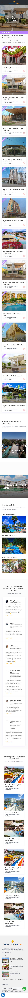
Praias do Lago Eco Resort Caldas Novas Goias (13, 129)
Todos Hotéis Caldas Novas (19, 132)
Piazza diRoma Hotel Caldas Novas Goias (13, 221)
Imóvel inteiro (9, 71)
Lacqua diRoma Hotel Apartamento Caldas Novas (13, 252)
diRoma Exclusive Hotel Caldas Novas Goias (14, 345)
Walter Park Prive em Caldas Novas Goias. (13, 839)
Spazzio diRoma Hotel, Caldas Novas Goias (13, 190)
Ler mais (14, 24)
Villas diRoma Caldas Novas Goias (13, 376)
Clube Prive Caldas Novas (12, 813)
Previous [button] (2, 18)
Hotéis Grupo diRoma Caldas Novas (10, 70)
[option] (14, 18)
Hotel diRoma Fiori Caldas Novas (16, 958)
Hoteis (5, 71)
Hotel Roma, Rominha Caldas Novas (13, 68)
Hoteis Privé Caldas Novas (9, 132)
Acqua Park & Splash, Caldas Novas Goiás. (13, 785)
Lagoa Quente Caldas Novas (15, 973)
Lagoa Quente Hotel (13, 971)
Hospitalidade (8, 789)
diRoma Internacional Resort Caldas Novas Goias (14, 19)
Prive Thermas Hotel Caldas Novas (13, 159)
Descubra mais (4, 494)
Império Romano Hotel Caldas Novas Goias (13, 314)
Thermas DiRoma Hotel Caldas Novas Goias (14, 406)
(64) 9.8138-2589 (5, 984)
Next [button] (26, 18)
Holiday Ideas (16, 788)
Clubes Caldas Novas (9, 788)
